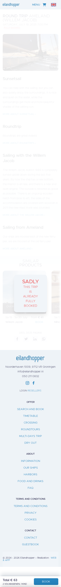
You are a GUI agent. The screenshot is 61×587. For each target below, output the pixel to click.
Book (46, 581)
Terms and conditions (30, 506)
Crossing (30, 422)
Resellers (34, 391)
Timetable (30, 416)
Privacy (31, 512)
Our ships (30, 467)
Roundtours (30, 429)
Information (30, 461)
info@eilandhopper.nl (30, 371)
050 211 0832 (30, 376)
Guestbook (30, 544)
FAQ (30, 488)
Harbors (30, 474)
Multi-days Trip (30, 436)
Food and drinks (30, 481)
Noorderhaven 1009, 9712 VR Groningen (30, 366)
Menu (36, 4)
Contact (30, 537)
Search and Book (30, 409)
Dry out (30, 443)
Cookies (30, 519)
